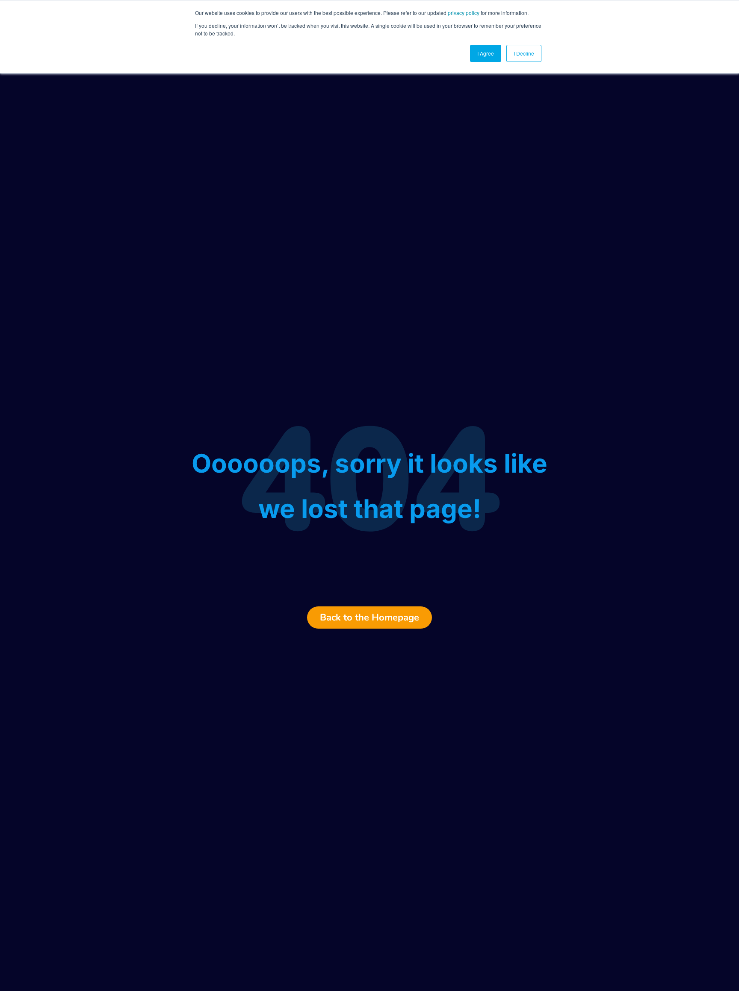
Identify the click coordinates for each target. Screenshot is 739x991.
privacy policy (463, 12)
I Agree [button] (485, 53)
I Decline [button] (524, 53)
